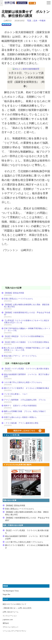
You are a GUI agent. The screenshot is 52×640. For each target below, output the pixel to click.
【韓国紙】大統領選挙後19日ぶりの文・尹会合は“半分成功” (27, 313)
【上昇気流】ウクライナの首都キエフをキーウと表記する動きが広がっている (26, 321)
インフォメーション (10, 616)
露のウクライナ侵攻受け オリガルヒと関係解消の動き (26, 388)
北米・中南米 (39, 21)
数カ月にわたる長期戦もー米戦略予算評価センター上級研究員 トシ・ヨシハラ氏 (26, 349)
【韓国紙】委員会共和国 (14, 293)
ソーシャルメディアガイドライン (14, 631)
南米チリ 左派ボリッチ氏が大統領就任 (20, 406)
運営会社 (6, 623)
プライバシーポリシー (10, 627)
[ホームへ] (16, 3)
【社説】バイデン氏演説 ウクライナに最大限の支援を (26, 369)
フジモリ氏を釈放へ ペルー (16, 394)
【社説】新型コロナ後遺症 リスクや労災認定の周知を (26, 342)
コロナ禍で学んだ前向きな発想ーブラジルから (23, 382)
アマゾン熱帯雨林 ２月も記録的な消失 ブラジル (25, 400)
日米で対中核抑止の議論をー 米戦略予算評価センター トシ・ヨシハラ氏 (27, 329)
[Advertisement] (26, 270)
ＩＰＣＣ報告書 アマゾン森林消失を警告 (21, 423)
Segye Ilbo (6, 594)
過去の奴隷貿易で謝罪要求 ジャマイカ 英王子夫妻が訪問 (26, 375)
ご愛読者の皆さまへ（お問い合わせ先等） (18, 608)
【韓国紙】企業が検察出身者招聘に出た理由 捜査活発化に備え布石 (26, 306)
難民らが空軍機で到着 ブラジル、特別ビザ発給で (25, 411)
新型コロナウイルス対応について (14, 604)
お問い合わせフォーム (10, 612)
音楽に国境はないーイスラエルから (18, 299)
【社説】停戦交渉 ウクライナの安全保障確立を (24, 336)
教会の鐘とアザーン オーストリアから (20, 356)
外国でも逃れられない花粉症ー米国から (20, 417)
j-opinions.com (8, 619)
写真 (29, 21)
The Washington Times (11, 591)
